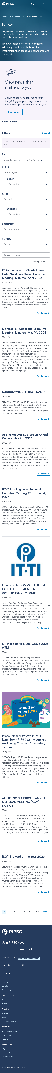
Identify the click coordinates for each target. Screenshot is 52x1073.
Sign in (34, 4)
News (4, 1000)
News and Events (17, 16)
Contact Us (6, 1053)
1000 (38, 912)
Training (5, 1014)
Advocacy (5, 982)
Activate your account (29, 957)
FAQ (3, 1049)
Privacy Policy (7, 1056)
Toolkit (4, 1017)
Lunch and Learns (9, 1021)
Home (4, 16)
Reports (5, 1039)
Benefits (5, 986)
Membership (6, 990)
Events (4, 1004)
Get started (26, 949)
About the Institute (9, 1031)
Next (44, 912)
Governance (6, 1035)
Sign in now (13, 112)
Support (5, 978)
